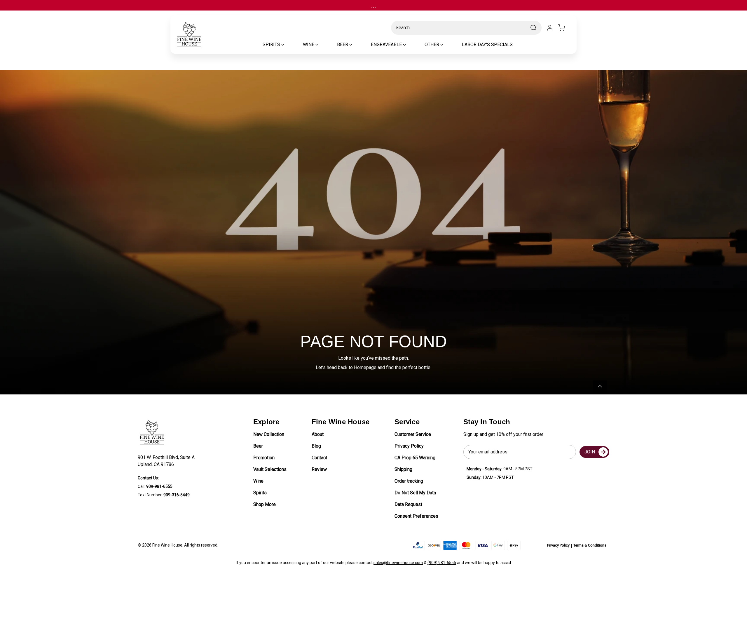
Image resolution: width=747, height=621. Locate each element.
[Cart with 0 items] (565, 27)
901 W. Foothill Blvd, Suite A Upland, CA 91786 (167, 461)
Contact (319, 457)
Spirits (260, 492)
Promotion (264, 457)
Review (319, 469)
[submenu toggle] (287, 44)
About (318, 434)
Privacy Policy (409, 446)
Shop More (264, 504)
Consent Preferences (416, 516)
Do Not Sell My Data (415, 492)
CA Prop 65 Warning (415, 457)
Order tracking (409, 481)
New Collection (268, 434)
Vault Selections (270, 469)
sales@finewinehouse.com (398, 562)
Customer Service (413, 434)
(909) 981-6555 (441, 562)
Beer (258, 446)
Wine (258, 481)
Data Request (408, 504)
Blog (316, 446)
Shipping (403, 469)
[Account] (549, 27)
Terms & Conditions (589, 545)
